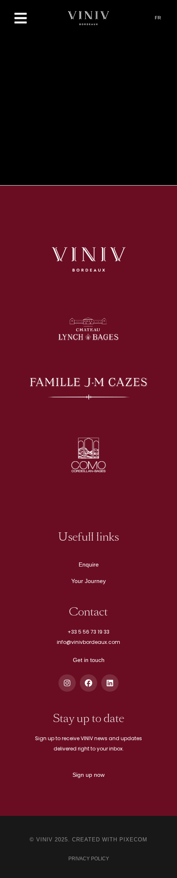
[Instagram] (67, 683)
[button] (20, 18)
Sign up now (88, 774)
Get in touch (89, 660)
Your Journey (88, 581)
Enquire (89, 564)
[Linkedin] (110, 683)
